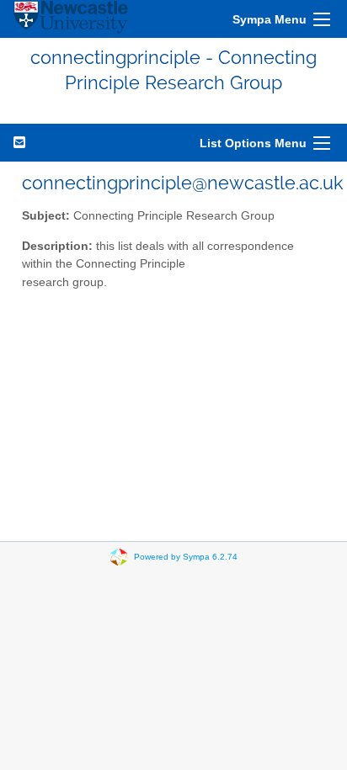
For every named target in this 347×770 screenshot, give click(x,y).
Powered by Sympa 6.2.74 (186, 555)
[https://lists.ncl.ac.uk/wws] (70, 19)
